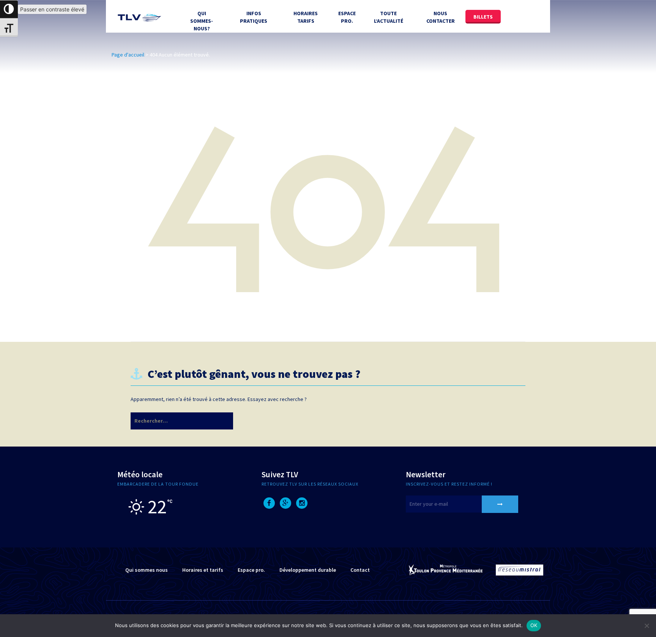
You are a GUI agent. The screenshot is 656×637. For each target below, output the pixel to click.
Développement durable (307, 569)
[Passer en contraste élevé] (9, 9)
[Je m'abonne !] (500, 504)
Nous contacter (440, 17)
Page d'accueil (128, 54)
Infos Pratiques (253, 17)
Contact (360, 569)
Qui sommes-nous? (201, 21)
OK (534, 625)
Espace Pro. (347, 17)
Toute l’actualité (388, 17)
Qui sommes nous (146, 569)
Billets (483, 16)
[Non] (646, 625)
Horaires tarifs (305, 17)
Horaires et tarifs (202, 569)
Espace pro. (251, 569)
